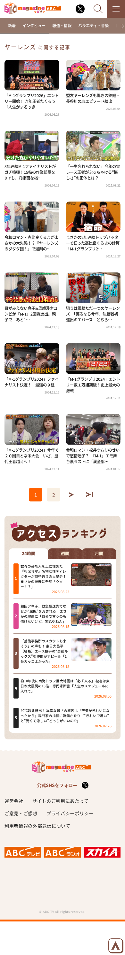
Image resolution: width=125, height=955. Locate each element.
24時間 (28, 553)
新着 (12, 25)
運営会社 (13, 801)
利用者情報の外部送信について (37, 825)
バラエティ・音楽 (93, 25)
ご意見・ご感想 (21, 813)
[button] (120, 26)
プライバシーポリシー (70, 813)
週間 (65, 553)
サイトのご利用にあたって (60, 801)
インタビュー (34, 25)
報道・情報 (61, 25)
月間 (99, 553)
